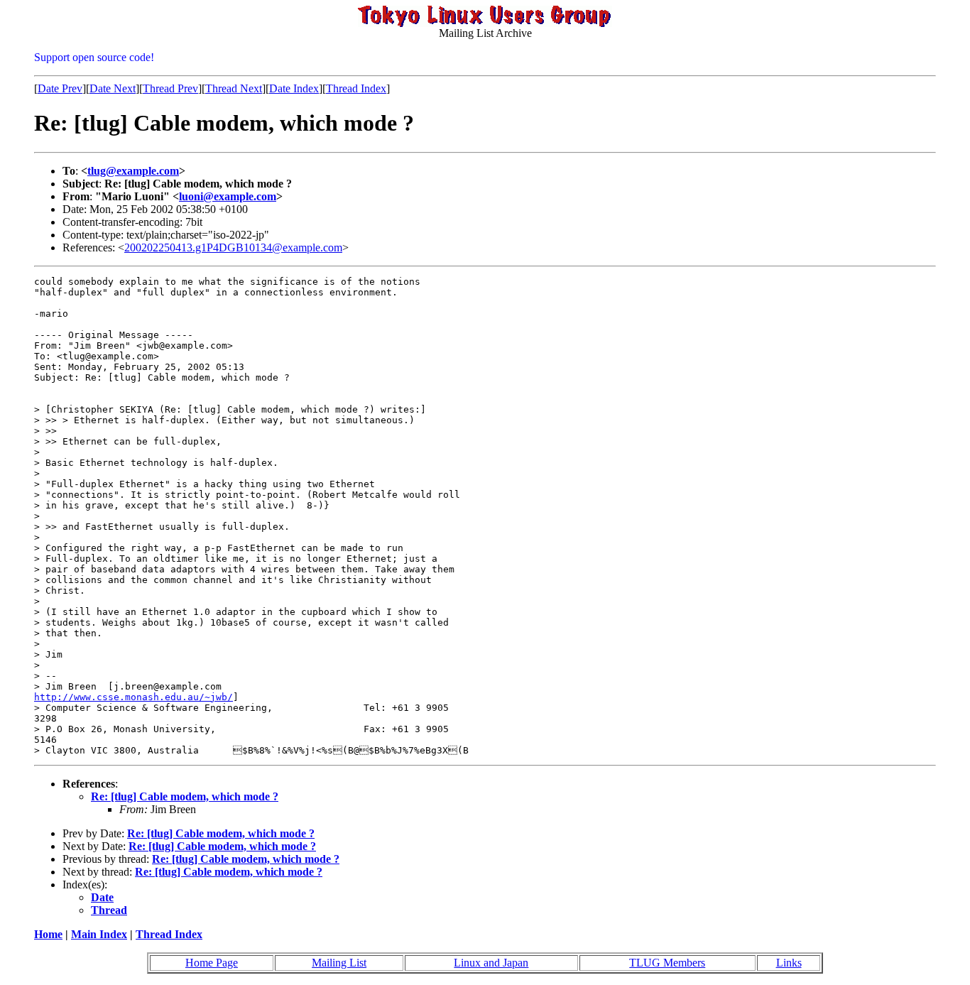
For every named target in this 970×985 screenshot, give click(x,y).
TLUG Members (667, 963)
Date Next (112, 88)
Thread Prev (170, 88)
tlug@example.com (133, 171)
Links (789, 963)
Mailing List (339, 963)
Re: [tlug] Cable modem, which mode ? (184, 796)
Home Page (211, 963)
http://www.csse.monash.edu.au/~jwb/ (133, 697)
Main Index (99, 934)
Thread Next (233, 88)
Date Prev (60, 88)
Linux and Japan (491, 963)
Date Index (294, 88)
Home (48, 934)
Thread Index (356, 88)
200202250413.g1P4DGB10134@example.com (233, 247)
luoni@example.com (227, 196)
